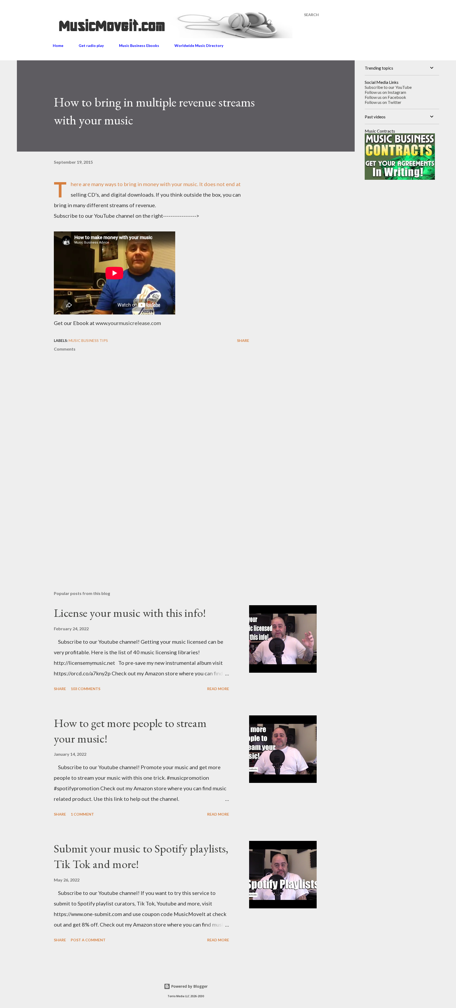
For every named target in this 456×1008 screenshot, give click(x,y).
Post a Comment (88, 940)
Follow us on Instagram (385, 92)
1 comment (82, 814)
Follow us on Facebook (385, 97)
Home (58, 45)
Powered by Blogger (189, 986)
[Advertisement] (143, 525)
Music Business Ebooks (139, 45)
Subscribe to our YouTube (388, 87)
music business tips (88, 340)
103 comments (85, 688)
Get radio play (91, 45)
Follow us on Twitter (383, 102)
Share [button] (243, 340)
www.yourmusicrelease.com (128, 323)
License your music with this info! (130, 612)
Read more (218, 688)
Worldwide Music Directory (198, 45)
